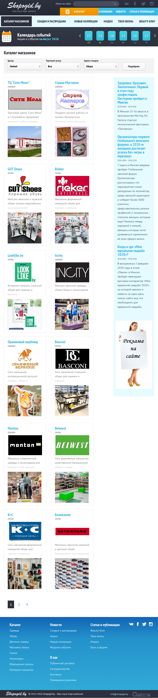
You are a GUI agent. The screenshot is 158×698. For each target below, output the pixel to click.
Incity (59, 255)
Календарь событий (34, 35)
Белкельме (63, 514)
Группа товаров (91, 60)
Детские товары (19, 641)
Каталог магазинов (16, 21)
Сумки (13, 653)
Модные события (60, 647)
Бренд (10, 60)
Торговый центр (53, 60)
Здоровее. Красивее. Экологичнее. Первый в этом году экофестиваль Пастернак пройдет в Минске (133, 92)
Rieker (59, 169)
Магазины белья (19, 647)
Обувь (13, 636)
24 (112, 35)
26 (135, 35)
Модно (108, 21)
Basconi (60, 341)
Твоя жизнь (125, 21)
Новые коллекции (86, 21)
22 (89, 35)
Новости (121, 11)
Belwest (60, 428)
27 (146, 35)
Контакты (55, 674)
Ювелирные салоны (21, 664)
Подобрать (134, 66)
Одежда (14, 630)
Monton (13, 428)
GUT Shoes (15, 169)
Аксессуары (16, 658)
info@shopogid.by (119, 694)
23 (100, 35)
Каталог (79, 11)
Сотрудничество (60, 669)
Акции (54, 636)
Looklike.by (15, 255)
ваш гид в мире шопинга (24, 10)
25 (123, 35)
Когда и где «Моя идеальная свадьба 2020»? (131, 250)
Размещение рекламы (63, 680)
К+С (10, 514)
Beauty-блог (147, 21)
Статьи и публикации (141, 11)
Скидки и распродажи (51, 21)
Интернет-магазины (21, 670)
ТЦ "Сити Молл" (19, 82)
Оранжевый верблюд (23, 341)
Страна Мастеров (67, 82)
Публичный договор (62, 663)
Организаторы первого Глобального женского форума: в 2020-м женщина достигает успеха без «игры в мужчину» (134, 146)
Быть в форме (99, 647)
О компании (105, 11)
